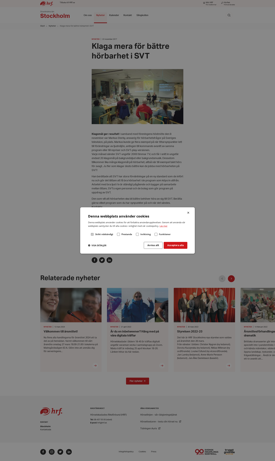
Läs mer (163, 225)
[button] (97, 245)
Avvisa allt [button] (153, 245)
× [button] (188, 212)
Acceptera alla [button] (175, 245)
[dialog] (137, 230)
